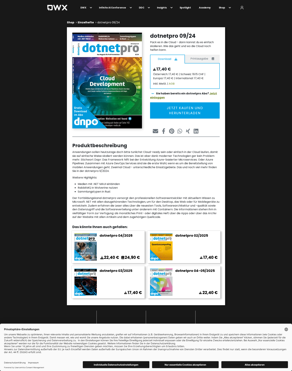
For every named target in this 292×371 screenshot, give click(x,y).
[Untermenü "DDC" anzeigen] (147, 7)
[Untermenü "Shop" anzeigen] (228, 7)
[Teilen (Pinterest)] (170, 131)
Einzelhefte (86, 22)
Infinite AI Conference (112, 7)
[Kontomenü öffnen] (242, 7)
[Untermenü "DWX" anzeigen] (90, 7)
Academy (205, 7)
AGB (172, 84)
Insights (162, 7)
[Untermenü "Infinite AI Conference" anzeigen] (129, 7)
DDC (141, 7)
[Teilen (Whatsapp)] (178, 131)
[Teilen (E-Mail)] (154, 131)
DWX (83, 7)
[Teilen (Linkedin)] (195, 131)
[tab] (167, 59)
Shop (222, 7)
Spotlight (185, 7)
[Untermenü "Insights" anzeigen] (170, 7)
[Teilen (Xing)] (186, 131)
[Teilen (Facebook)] (162, 131)
